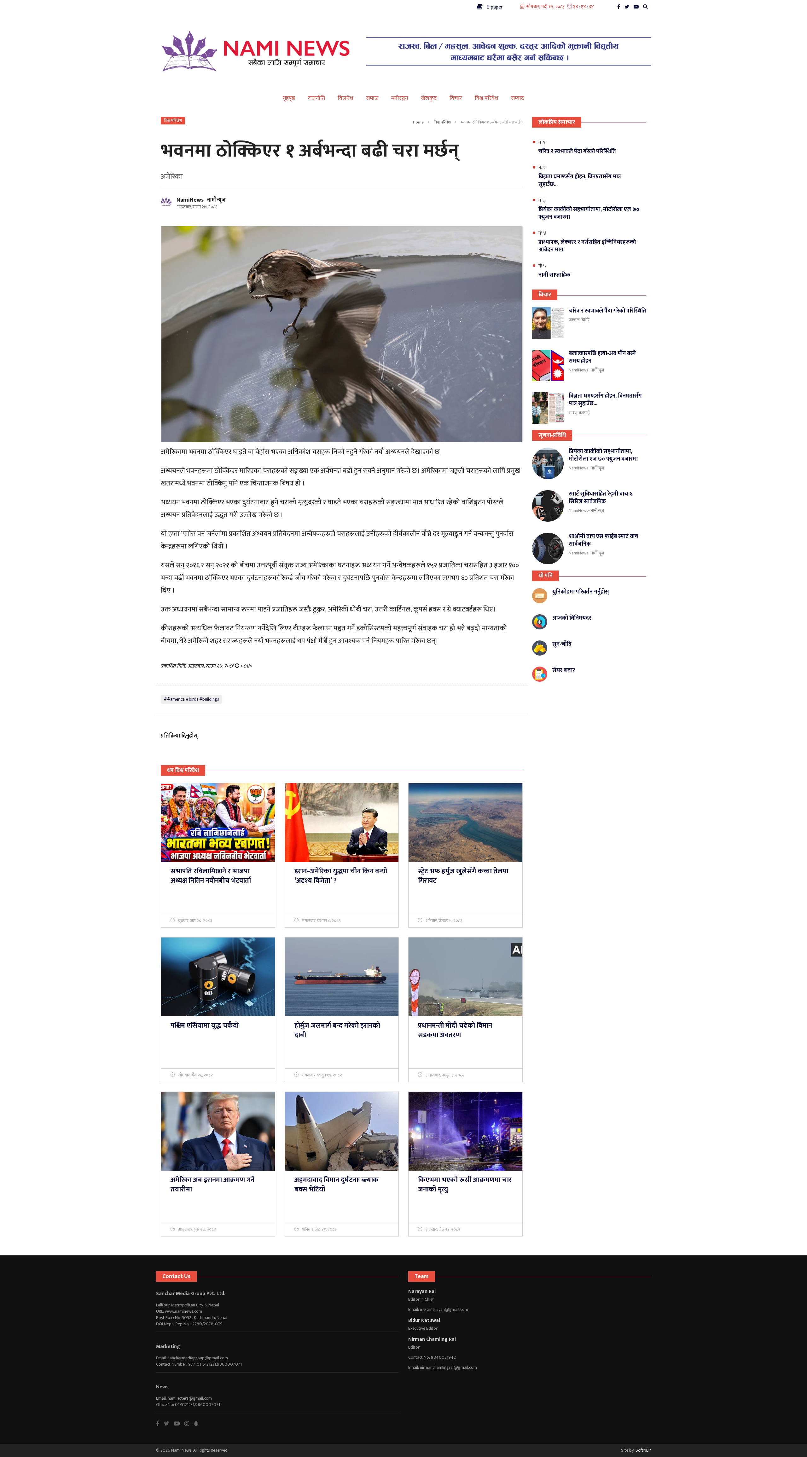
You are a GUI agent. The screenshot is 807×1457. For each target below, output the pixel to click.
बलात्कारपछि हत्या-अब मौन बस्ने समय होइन (602, 357)
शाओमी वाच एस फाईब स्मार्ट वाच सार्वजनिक (603, 540)
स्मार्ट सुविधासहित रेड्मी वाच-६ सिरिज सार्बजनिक (601, 497)
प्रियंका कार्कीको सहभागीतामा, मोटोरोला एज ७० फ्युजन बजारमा (603, 455)
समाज (372, 98)
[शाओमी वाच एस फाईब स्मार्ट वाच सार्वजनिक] (548, 548)
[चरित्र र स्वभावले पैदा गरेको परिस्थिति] (548, 323)
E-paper (493, 7)
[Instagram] (189, 1423)
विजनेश (345, 98)
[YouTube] (638, 8)
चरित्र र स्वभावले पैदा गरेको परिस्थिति (607, 311)
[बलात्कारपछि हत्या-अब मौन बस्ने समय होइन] (548, 365)
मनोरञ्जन (399, 98)
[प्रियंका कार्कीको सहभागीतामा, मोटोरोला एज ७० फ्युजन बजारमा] (548, 463)
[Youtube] (179, 1423)
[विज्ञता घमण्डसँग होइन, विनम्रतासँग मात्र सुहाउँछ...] (548, 408)
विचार (456, 98)
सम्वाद (517, 98)
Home (418, 122)
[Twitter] (628, 8)
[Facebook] (620, 8)
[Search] (647, 8)
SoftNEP (643, 1450)
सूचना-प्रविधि (552, 435)
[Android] (198, 1423)
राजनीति (316, 98)
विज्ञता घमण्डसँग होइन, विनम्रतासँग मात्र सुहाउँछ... (605, 399)
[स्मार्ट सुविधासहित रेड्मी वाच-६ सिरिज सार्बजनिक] (548, 506)
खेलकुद (429, 98)
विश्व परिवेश (486, 98)
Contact (167, 6)
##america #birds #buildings (191, 699)
